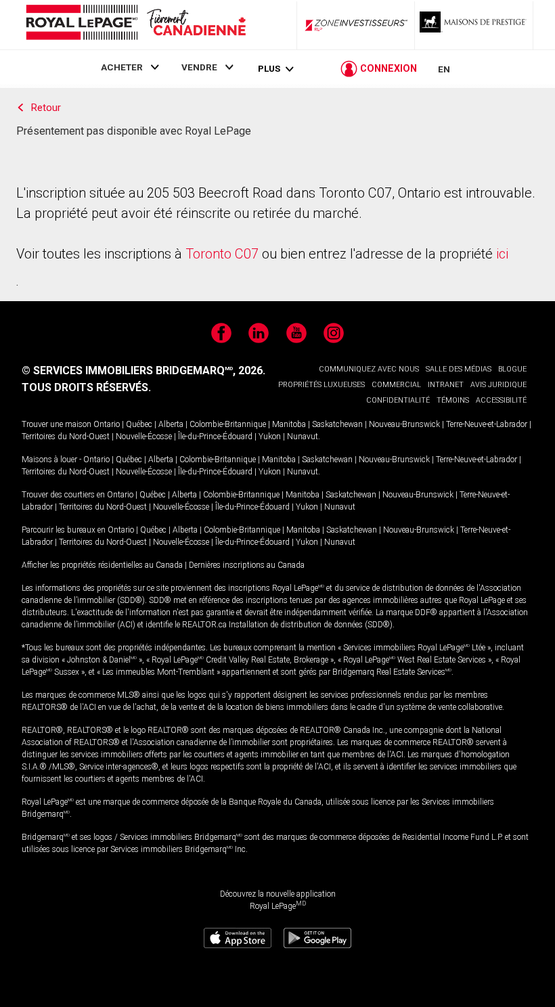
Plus (269, 69)
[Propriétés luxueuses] (474, 25)
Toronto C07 (222, 254)
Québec (139, 424)
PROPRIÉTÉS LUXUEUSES (321, 384)
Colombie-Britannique (228, 424)
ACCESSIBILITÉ (501, 400)
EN (444, 69)
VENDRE (199, 67)
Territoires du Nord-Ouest (66, 436)
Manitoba (289, 424)
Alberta (170, 424)
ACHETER (122, 67)
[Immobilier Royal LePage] (135, 24)
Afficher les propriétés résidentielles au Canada (102, 565)
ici (502, 254)
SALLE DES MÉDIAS (458, 369)
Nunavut (302, 436)
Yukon (270, 436)
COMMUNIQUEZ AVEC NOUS (369, 369)
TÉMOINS (453, 400)
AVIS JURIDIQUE (498, 384)
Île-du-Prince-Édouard (215, 436)
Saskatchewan (337, 424)
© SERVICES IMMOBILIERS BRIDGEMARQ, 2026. (143, 370)
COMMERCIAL (396, 384)
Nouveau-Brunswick (404, 424)
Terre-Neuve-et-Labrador (486, 424)
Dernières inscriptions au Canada (247, 565)
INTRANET (446, 384)
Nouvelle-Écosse (144, 436)
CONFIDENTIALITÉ (398, 400)
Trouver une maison (56, 424)
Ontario (106, 424)
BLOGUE (512, 369)
